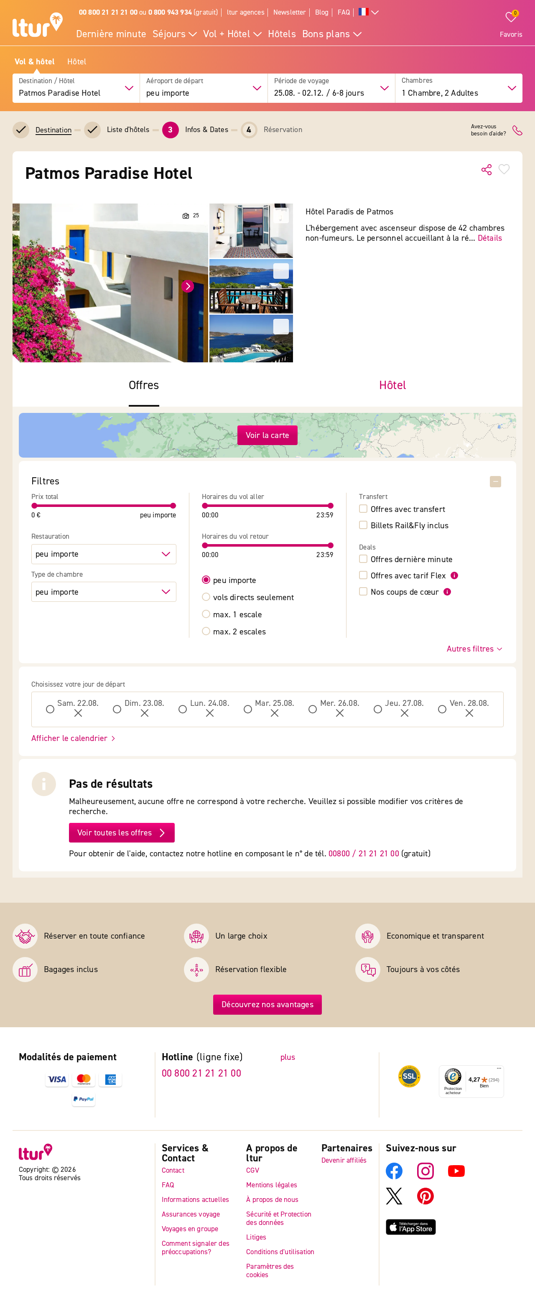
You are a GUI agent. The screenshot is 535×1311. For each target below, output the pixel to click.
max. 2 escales (239, 632)
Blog (322, 12)
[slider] (35, 506)
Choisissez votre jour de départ (78, 684)
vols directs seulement (253, 598)
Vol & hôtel (35, 62)
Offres (144, 385)
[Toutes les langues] (369, 13)
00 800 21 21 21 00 (201, 1073)
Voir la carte (268, 435)
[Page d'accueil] (38, 26)
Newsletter (289, 12)
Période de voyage (301, 81)
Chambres (417, 81)
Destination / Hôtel (47, 81)
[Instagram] (425, 1177)
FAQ (344, 12)
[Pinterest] (425, 1202)
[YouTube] (456, 1177)
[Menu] (499, 1071)
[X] (394, 1202)
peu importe (234, 580)
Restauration (50, 536)
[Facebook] (394, 1177)
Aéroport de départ (174, 81)
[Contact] (517, 130)
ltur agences (246, 12)
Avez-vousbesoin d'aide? (488, 130)
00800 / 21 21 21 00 (364, 853)
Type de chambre (57, 574)
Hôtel (76, 62)
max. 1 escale (237, 615)
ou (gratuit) (148, 12)
